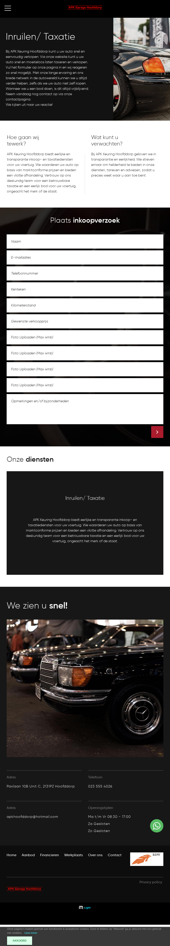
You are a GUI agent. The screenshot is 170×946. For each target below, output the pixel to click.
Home (11, 855)
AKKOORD (20, 940)
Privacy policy (150, 882)
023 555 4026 (100, 786)
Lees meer (31, 933)
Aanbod (28, 855)
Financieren (49, 855)
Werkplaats (73, 855)
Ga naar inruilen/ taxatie (38, 567)
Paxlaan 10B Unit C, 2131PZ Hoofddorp (41, 786)
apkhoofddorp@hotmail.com (32, 817)
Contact (115, 855)
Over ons (95, 855)
